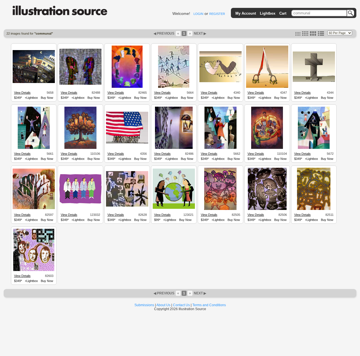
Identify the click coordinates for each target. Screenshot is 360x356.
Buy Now (47, 97)
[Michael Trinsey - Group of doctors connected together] (80, 202)
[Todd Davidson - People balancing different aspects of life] (34, 148)
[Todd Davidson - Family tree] (34, 208)
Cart (282, 13)
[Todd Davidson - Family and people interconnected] (220, 209)
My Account (245, 13)
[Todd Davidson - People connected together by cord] (33, 270)
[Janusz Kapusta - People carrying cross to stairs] (314, 81)
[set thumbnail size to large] (313, 35)
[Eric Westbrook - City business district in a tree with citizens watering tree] (80, 148)
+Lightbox (31, 97)
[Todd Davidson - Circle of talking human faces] (127, 87)
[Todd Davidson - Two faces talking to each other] (80, 83)
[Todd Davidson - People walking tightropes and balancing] (173, 87)
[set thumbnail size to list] (321, 35)
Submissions (144, 305)
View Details (22, 92)
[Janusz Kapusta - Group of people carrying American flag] (127, 142)
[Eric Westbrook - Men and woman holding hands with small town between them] (267, 148)
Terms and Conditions (209, 305)
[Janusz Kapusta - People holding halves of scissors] (267, 87)
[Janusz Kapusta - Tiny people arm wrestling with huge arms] (220, 81)
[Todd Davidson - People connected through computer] (127, 205)
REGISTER (217, 13)
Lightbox (267, 13)
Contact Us (181, 305)
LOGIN (198, 13)
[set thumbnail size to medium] (305, 35)
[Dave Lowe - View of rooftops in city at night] (34, 82)
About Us (163, 305)
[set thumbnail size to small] (297, 35)
